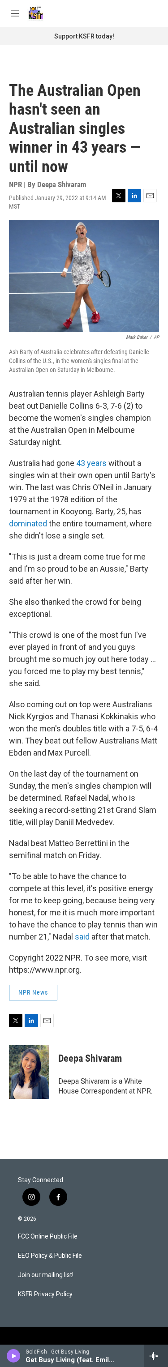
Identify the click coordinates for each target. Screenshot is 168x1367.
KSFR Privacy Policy (45, 1294)
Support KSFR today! (84, 36)
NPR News (33, 992)
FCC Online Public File (48, 1236)
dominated (29, 523)
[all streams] (156, 1356)
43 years (91, 463)
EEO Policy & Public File (50, 1255)
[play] (13, 1355)
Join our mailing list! (45, 1275)
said (82, 936)
